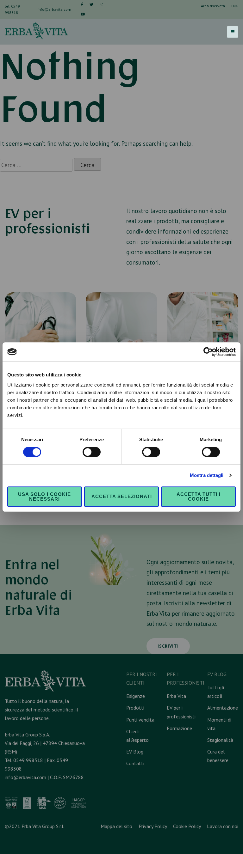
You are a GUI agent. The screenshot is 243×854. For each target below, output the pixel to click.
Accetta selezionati (121, 496)
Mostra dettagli (207, 475)
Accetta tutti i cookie (199, 496)
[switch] (92, 452)
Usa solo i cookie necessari (44, 496)
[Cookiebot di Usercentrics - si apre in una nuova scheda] (208, 352)
